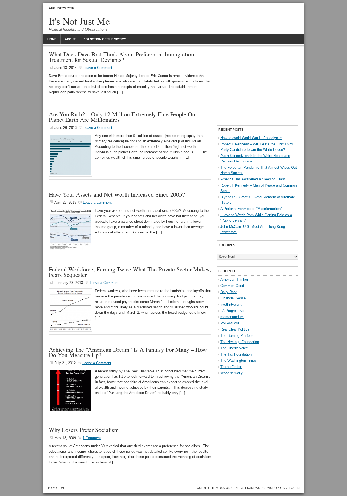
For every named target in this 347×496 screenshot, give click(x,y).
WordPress (277, 487)
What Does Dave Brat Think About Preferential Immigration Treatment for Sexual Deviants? (121, 56)
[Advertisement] (257, 85)
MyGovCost (229, 323)
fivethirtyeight (231, 304)
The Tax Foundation (236, 354)
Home (51, 39)
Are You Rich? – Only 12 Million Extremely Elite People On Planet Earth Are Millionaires (122, 116)
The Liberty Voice (234, 348)
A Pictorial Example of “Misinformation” (251, 209)
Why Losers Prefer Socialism (84, 430)
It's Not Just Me (79, 20)
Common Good (232, 286)
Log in (294, 487)
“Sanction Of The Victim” (105, 39)
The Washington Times (238, 361)
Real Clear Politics (234, 329)
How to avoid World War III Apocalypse (251, 138)
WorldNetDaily (231, 373)
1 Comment (92, 438)
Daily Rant (228, 292)
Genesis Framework (248, 487)
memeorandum (232, 317)
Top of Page (57, 487)
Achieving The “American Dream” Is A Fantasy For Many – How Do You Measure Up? (128, 352)
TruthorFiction (231, 367)
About (70, 39)
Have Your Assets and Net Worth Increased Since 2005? (117, 194)
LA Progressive (232, 311)
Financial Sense (233, 298)
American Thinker (234, 279)
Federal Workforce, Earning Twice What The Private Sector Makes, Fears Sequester (130, 272)
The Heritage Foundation (239, 342)
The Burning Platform (237, 336)
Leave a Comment (97, 68)
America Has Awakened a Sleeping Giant (252, 179)
